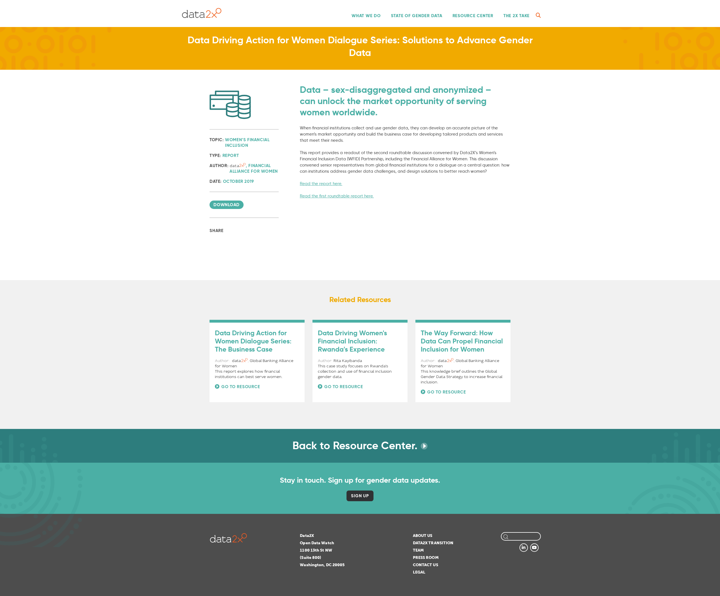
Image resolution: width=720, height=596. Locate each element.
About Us (423, 535)
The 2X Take (516, 15)
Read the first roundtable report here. (337, 196)
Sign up (360, 495)
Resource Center (473, 15)
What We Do (366, 15)
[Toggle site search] (538, 15)
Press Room (426, 557)
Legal (419, 572)
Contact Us (425, 565)
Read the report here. (321, 183)
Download (226, 204)
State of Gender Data (416, 15)
